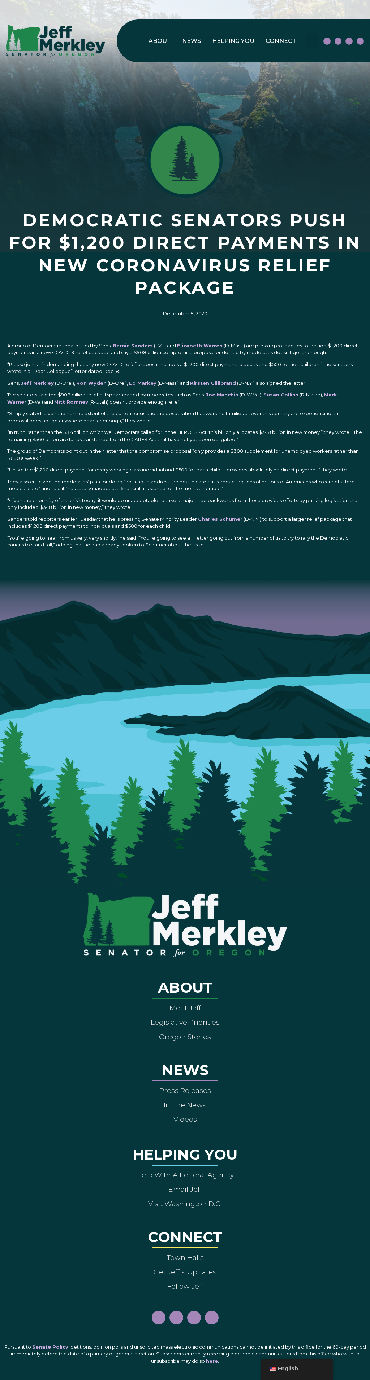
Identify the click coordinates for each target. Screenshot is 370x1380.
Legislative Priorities (185, 1022)
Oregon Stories (185, 1036)
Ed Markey (142, 383)
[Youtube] (349, 41)
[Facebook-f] (327, 41)
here (212, 1361)
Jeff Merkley (37, 383)
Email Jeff (185, 1189)
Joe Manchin (222, 394)
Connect (281, 41)
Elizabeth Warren (200, 345)
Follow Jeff (185, 1286)
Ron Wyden (91, 383)
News (191, 41)
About (160, 41)
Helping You (233, 41)
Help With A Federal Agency (185, 1174)
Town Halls (185, 1257)
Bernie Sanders (133, 345)
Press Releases (185, 1090)
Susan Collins (280, 394)
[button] (312, 41)
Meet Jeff (185, 1007)
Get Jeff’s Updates (185, 1271)
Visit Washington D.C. (185, 1203)
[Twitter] (360, 41)
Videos (185, 1119)
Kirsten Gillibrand (213, 383)
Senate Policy (50, 1347)
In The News (185, 1104)
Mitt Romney (71, 402)
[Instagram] (338, 41)
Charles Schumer (220, 519)
